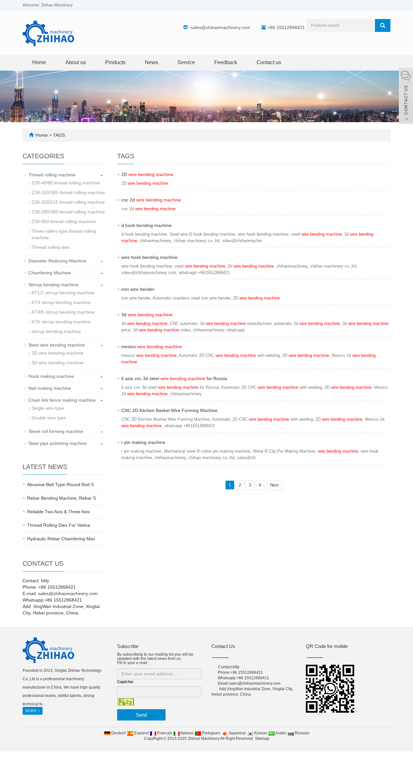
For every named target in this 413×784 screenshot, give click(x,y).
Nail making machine (49, 388)
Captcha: (125, 682)
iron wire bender (138, 289)
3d (147, 314)
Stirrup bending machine (53, 284)
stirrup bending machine (56, 331)
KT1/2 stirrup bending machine (63, 292)
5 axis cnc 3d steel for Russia (174, 378)
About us (75, 62)
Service (186, 62)
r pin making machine (143, 442)
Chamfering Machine (49, 272)
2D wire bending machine (58, 353)
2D (147, 174)
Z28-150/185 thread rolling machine (68, 192)
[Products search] (382, 25)
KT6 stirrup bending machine (61, 321)
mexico (151, 346)
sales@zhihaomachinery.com (220, 27)
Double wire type (49, 417)
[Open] (406, 97)
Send (141, 715)
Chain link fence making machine (62, 400)
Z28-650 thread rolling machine (64, 221)
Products (115, 62)
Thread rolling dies (51, 247)
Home (39, 62)
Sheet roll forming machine (55, 431)
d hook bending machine (146, 225)
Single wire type (48, 408)
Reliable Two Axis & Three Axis (58, 511)
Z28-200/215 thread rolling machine (68, 202)
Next (274, 485)
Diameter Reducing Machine (57, 260)
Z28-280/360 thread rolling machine (68, 211)
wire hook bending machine (149, 257)
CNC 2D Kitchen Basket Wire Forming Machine (169, 410)
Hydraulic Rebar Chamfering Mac (61, 538)
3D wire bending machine (58, 362)
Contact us (269, 62)
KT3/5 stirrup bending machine (63, 312)
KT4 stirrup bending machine (61, 302)
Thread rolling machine (52, 174)
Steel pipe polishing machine (57, 443)
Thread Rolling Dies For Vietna (58, 525)
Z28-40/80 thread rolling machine (66, 182)
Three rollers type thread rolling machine (64, 234)
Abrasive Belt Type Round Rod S (60, 484)
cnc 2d (151, 199)
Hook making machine (51, 376)
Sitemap (262, 738)
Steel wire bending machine (56, 345)
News (151, 62)
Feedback (225, 62)
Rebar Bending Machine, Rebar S (61, 498)
